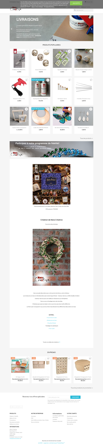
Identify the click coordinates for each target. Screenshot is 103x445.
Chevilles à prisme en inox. (84, 98)
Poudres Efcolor (52, 323)
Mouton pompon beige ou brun (84, 69)
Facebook (11, 406)
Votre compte (72, 413)
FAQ (32, 418)
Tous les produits (86, 138)
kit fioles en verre (62, 98)
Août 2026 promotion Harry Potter (40, 420)
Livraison (55, 419)
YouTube (14, 406)
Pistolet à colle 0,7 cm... (19, 98)
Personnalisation (49, 6)
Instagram (21, 406)
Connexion (70, 418)
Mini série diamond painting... (62, 127)
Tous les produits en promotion (82, 388)
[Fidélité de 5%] (51, 149)
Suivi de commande (72, 416)
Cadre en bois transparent (19, 127)
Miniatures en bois (52, 320)
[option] (51, 28)
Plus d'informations (37, 6)
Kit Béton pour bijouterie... (19, 69)
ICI (59, 342)
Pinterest (17, 406)
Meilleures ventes (14, 424)
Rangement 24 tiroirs (61, 377)
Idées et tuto (13, 418)
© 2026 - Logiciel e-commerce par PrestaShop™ (51, 443)
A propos (33, 416)
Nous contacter (35, 422)
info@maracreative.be (15, 438)
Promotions (13, 420)
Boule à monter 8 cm (40, 69)
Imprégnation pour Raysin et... (41, 98)
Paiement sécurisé (57, 421)
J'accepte (76, 3)
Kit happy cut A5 (20, 377)
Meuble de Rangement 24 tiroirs (41, 377)
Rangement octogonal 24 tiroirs (82, 377)
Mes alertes (70, 424)
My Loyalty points (71, 422)
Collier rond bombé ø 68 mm (40, 127)
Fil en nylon (52, 328)
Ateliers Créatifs (14, 416)
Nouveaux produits (15, 422)
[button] (16, 28)
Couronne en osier (52, 317)
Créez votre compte (72, 420)
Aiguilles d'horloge (62, 69)
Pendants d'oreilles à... (84, 127)
